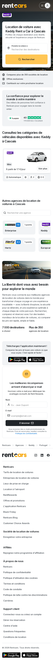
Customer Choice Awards (16, 523)
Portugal (43, 445)
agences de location (39, 331)
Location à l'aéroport (14, 489)
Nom (8, 400)
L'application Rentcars (14, 506)
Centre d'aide (10, 625)
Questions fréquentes (14, 631)
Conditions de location (14, 637)
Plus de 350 (36, 327)
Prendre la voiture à (19, 46)
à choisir (6, 331)
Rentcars (6, 445)
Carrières (8, 600)
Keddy (32, 445)
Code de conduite (12, 589)
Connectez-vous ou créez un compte (22, 614)
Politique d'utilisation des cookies (20, 578)
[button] (14, 118)
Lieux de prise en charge (16, 483)
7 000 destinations (13, 327)
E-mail (9, 410)
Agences (19, 445)
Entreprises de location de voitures (21, 478)
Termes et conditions (14, 583)
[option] (13, 177)
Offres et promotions (14, 500)
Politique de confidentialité (26, 433)
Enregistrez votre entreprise (17, 537)
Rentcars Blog (10, 517)
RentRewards (10, 495)
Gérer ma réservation (14, 620)
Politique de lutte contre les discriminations (25, 595)
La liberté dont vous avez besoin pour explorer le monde (25, 287)
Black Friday (9, 512)
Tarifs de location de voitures (18, 472)
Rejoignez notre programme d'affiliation (23, 553)
